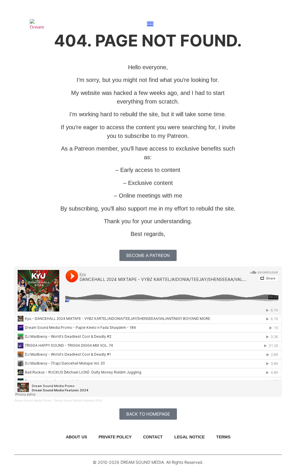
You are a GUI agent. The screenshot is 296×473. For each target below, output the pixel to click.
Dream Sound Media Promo (32, 400)
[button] (150, 23)
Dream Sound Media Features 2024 (78, 400)
